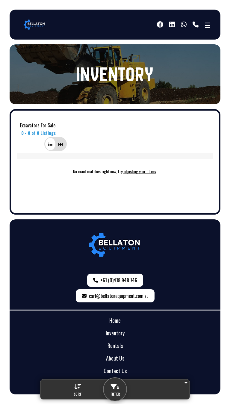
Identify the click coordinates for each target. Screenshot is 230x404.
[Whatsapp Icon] (184, 25)
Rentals (115, 345)
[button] (50, 144)
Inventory (115, 333)
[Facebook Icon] (160, 25)
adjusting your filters (139, 171)
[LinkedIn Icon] (172, 25)
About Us (115, 358)
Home (115, 320)
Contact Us (115, 371)
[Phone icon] (196, 25)
